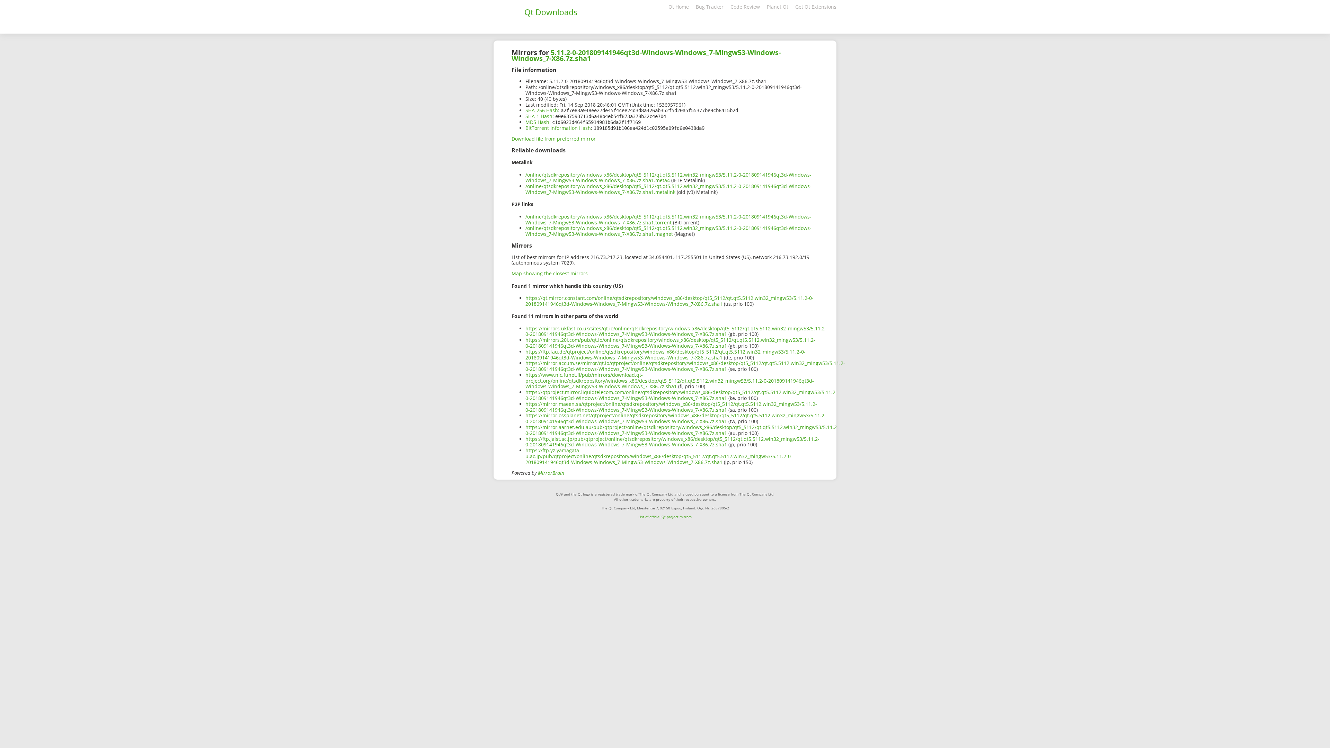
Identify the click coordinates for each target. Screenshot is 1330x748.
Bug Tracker (710, 6)
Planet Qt (777, 6)
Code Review (745, 6)
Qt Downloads (550, 12)
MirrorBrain (551, 473)
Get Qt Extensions (815, 6)
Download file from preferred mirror (554, 138)
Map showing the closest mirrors (550, 273)
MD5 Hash (537, 122)
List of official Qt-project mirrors (665, 516)
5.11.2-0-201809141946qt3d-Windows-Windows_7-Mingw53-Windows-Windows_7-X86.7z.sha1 (646, 55)
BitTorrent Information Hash (558, 128)
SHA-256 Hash (541, 110)
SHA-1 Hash (538, 116)
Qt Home (678, 6)
